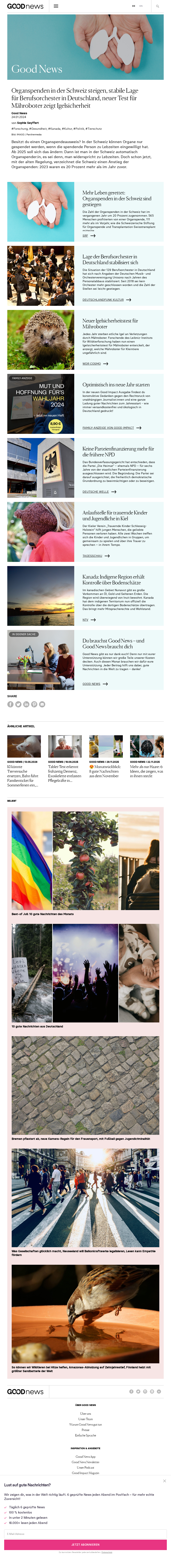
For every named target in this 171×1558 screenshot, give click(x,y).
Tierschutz (95, 129)
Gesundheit (39, 129)
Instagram (145, 1393)
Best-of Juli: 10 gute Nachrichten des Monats (43, 914)
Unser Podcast (85, 1467)
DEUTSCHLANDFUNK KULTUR (103, 300)
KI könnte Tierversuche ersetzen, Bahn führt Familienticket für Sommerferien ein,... (22, 775)
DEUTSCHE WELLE (96, 492)
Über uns (85, 1413)
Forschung (21, 129)
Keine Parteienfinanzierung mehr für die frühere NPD (118, 451)
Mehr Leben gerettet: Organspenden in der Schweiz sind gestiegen (117, 198)
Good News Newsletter (85, 1462)
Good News (19, 113)
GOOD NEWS (91, 684)
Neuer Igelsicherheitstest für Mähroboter (110, 323)
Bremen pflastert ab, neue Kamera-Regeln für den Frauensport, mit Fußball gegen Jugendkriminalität (81, 1139)
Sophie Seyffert (28, 123)
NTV (85, 620)
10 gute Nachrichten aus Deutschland (37, 1026)
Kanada (55, 129)
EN (141, 6)
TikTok (159, 1393)
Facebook (131, 1393)
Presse (85, 1430)
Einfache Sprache (85, 1435)
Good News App (86, 1456)
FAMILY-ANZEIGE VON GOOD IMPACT (108, 428)
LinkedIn (152, 1393)
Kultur (68, 129)
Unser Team (85, 1419)
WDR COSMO (92, 364)
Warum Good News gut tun (85, 1424)
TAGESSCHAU (92, 556)
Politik (79, 129)
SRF (85, 235)
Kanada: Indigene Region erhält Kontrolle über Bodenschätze (114, 579)
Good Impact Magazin (85, 1473)
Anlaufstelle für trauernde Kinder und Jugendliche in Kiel (115, 515)
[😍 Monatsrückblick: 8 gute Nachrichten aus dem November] (106, 746)
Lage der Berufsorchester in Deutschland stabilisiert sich (110, 259)
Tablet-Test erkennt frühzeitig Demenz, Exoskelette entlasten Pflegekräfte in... (64, 773)
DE (133, 6)
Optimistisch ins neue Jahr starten (116, 384)
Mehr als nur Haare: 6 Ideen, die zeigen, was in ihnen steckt (146, 771)
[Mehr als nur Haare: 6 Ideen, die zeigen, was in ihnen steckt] (147, 746)
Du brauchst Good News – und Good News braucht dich (113, 643)
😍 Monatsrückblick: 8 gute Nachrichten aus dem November (105, 771)
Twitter (138, 1393)
